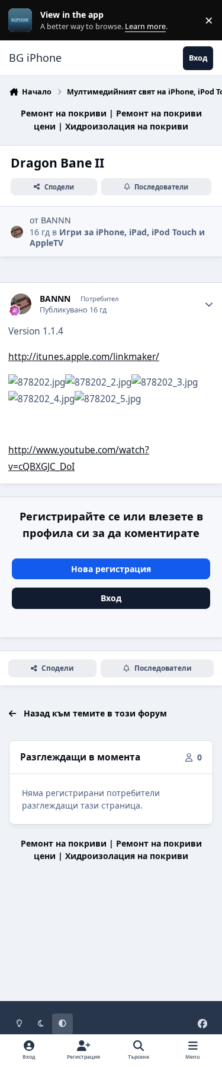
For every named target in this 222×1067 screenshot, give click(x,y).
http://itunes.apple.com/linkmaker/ (83, 357)
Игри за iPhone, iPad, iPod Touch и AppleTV (117, 237)
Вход (111, 598)
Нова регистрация (111, 568)
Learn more (23, 20)
